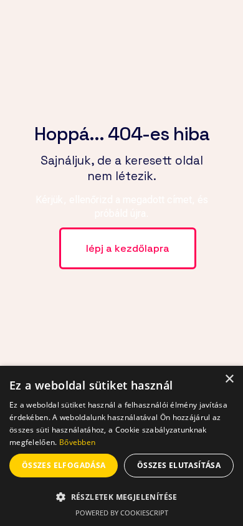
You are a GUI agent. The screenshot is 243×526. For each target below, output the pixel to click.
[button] (121, 496)
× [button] (229, 379)
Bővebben (77, 442)
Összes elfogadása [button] (64, 465)
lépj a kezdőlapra (127, 248)
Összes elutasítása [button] (179, 465)
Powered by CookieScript (121, 512)
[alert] (121, 446)
